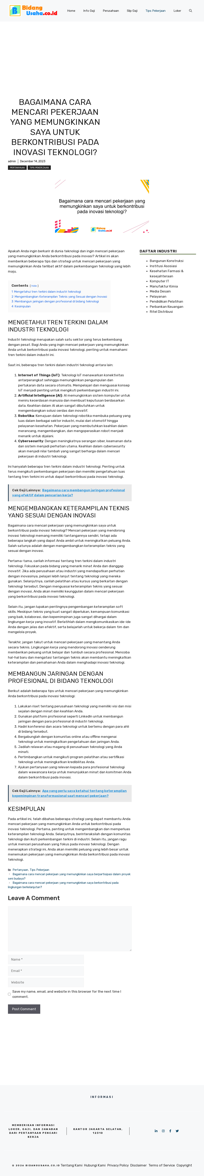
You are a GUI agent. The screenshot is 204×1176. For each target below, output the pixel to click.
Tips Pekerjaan (155, 11)
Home (71, 11)
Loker (177, 11)
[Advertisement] (102, 51)
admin (12, 161)
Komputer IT (159, 281)
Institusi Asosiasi (163, 266)
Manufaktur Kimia (164, 286)
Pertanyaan (17, 167)
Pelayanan (158, 296)
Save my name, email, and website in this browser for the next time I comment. (66, 994)
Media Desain (160, 291)
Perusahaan (111, 11)
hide (34, 285)
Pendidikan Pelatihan (166, 301)
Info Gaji (89, 11)
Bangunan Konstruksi (166, 261)
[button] (190, 11)
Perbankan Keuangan (166, 307)
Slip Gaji (132, 11)
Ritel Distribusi (161, 312)
